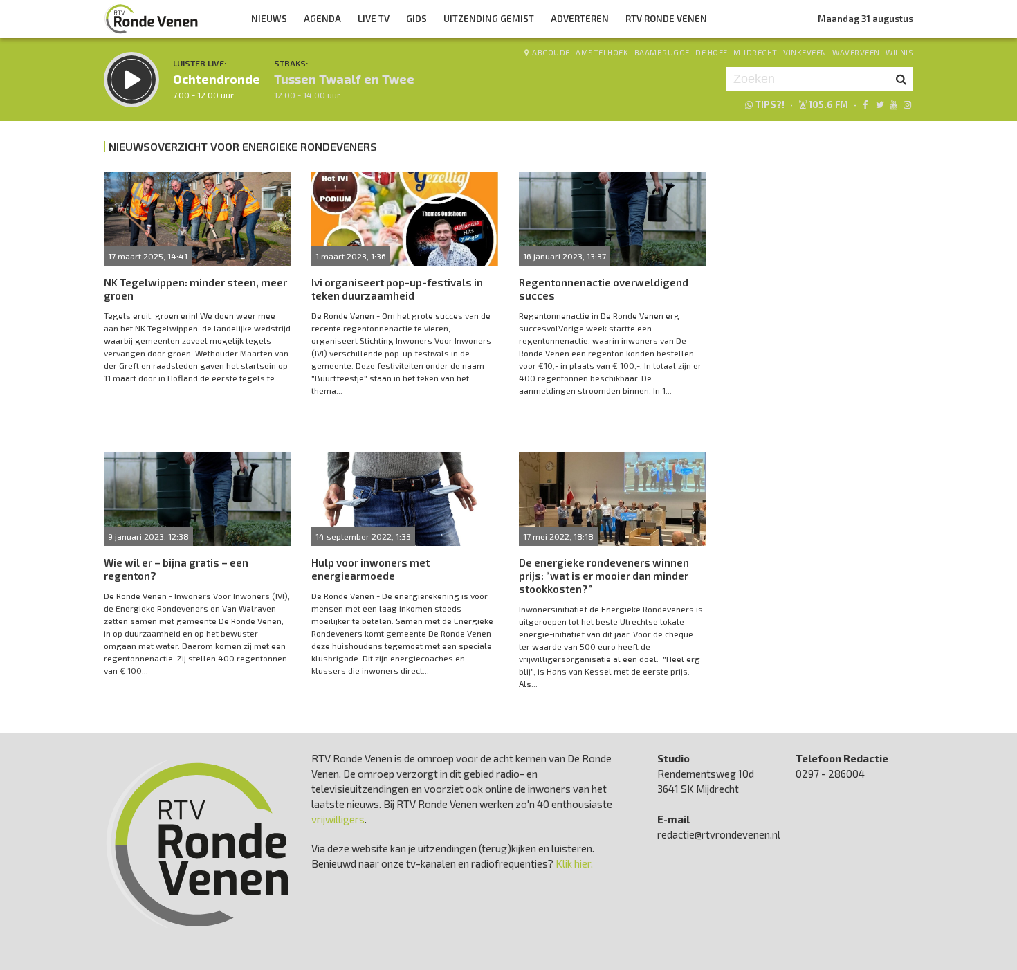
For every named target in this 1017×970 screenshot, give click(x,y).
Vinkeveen (805, 52)
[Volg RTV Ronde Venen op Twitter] (879, 104)
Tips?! (770, 104)
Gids (416, 18)
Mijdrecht (755, 52)
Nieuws (269, 18)
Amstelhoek (602, 52)
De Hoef (711, 52)
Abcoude (551, 52)
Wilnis (899, 52)
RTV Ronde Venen (666, 18)
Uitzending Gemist (488, 18)
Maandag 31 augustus (865, 18)
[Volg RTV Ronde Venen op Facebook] (865, 104)
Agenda (322, 18)
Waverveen (856, 52)
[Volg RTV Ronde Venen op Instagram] (907, 104)
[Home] (151, 19)
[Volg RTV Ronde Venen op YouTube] (893, 104)
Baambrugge (662, 52)
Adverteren (580, 18)
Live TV (374, 18)
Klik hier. (574, 863)
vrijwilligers (338, 819)
